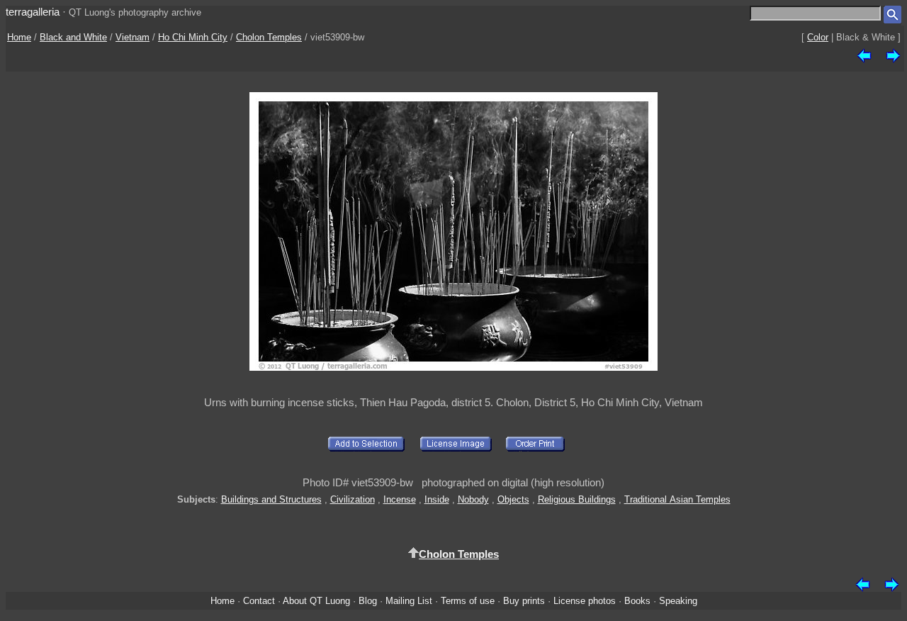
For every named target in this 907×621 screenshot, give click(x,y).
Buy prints (524, 600)
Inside (436, 499)
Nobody (473, 499)
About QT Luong (316, 600)
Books (637, 600)
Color (817, 37)
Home (19, 37)
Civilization (352, 499)
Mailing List (408, 600)
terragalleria (33, 12)
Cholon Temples (269, 37)
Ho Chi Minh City (192, 37)
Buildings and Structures (271, 499)
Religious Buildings (577, 499)
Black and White (73, 37)
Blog (368, 600)
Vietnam (133, 37)
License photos (584, 600)
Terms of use (468, 600)
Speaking (678, 600)
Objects (513, 499)
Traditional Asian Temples (677, 499)
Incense (399, 499)
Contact (259, 600)
